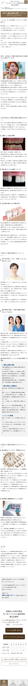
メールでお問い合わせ (14, 630)
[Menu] (26, 2)
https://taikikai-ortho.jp (9, 581)
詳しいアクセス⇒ (14, 663)
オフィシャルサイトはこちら (14, 637)
